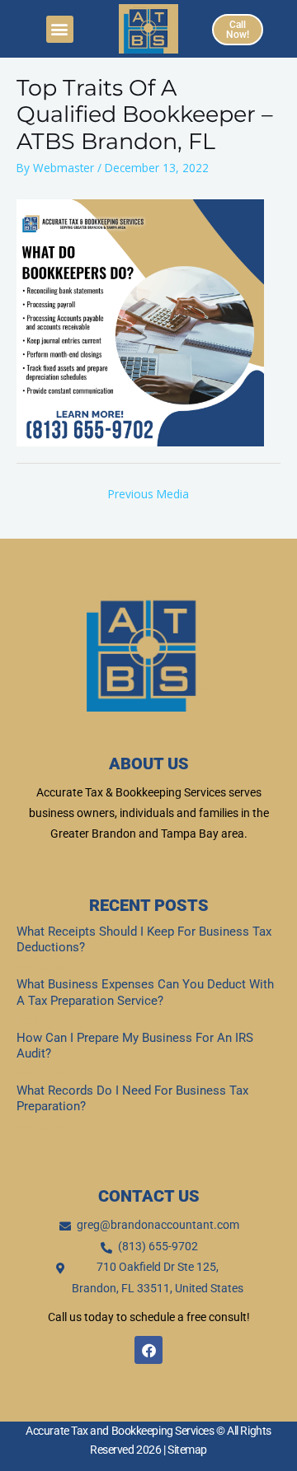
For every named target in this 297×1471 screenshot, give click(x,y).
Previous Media (148, 494)
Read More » (44, 968)
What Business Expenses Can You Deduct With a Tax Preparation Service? (145, 992)
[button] (59, 29)
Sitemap (187, 1449)
